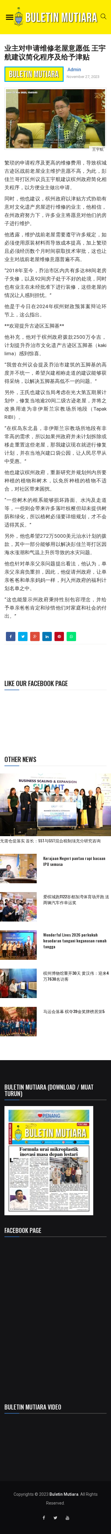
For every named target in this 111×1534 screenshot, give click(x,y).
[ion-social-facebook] (43, 1517)
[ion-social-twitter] (55, 1517)
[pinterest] (59, 636)
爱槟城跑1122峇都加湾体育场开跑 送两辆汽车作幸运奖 (76, 899)
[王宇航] (55, 118)
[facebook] (11, 636)
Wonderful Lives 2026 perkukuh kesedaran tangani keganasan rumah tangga (75, 940)
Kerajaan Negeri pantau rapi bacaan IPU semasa (74, 861)
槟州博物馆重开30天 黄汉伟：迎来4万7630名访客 (76, 976)
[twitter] (23, 636)
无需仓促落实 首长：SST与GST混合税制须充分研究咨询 (52, 840)
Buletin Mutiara (63, 1494)
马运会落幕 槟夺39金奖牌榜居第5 (73, 1011)
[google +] (35, 636)
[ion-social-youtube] (67, 1517)
